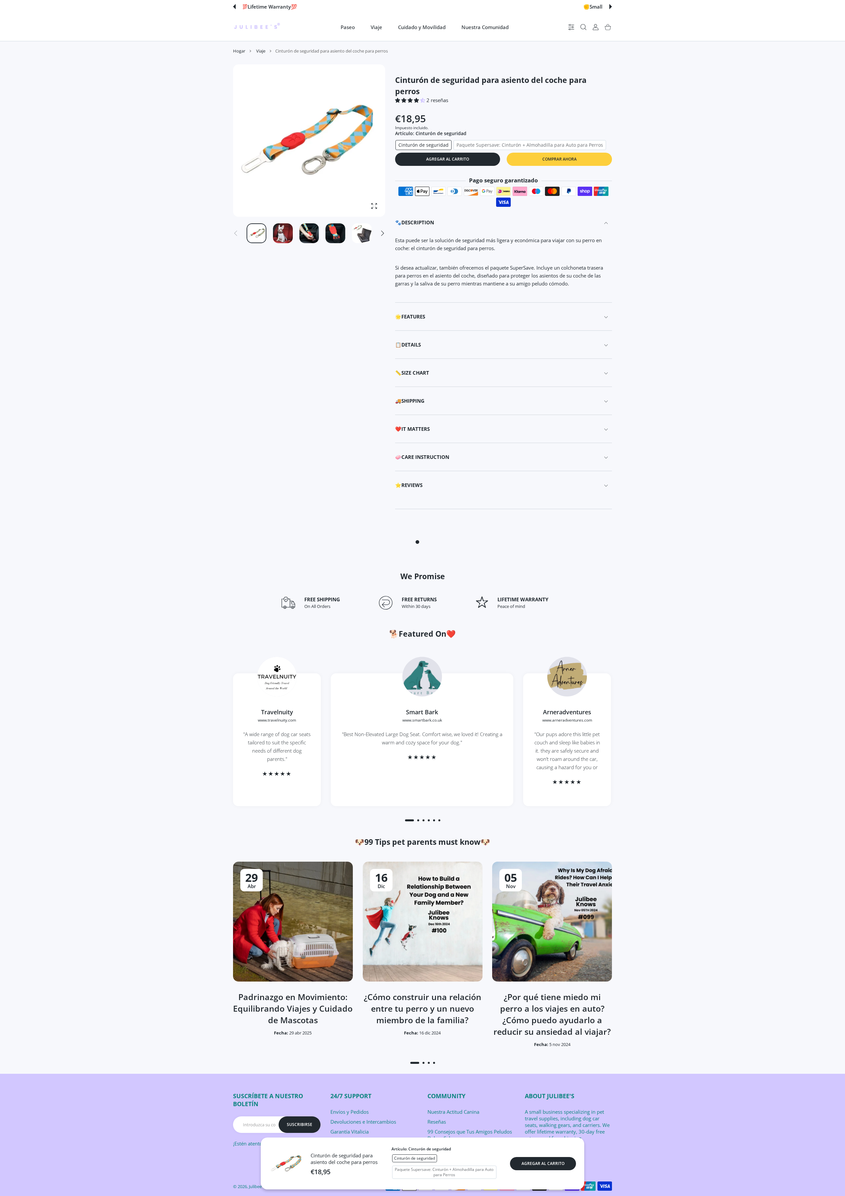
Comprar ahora (559, 159)
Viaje (260, 51)
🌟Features (410, 316)
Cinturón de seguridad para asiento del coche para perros (344, 1158)
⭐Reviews (408, 485)
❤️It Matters (412, 429)
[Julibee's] (257, 27)
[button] (234, 6)
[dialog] (583, 27)
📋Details (408, 344)
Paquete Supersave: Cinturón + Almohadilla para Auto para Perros (529, 145)
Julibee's (257, 1186)
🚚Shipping (409, 400)
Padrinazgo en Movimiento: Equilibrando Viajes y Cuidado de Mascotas (293, 1008)
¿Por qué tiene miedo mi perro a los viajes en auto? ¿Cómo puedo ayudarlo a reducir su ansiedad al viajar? (552, 1014)
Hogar (239, 51)
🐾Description (414, 222)
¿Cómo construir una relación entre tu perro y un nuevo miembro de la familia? (422, 1008)
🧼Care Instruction (422, 457)
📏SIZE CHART (412, 372)
